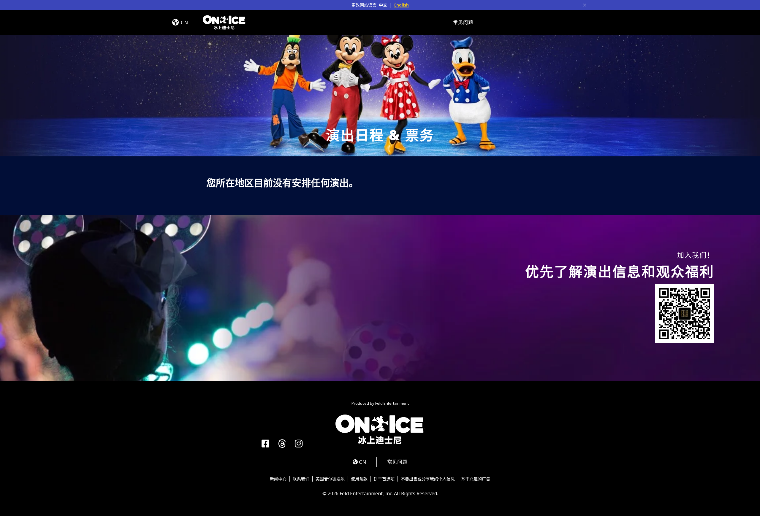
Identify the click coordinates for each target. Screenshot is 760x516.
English (401, 5)
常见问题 (463, 22)
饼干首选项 (384, 479)
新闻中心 (278, 479)
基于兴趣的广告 (475, 479)
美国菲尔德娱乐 (330, 479)
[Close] (584, 5)
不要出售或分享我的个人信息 (428, 479)
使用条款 (359, 479)
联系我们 (301, 479)
